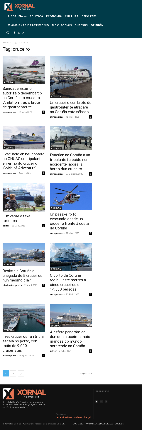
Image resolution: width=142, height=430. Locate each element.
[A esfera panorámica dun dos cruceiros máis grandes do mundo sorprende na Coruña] (71, 315)
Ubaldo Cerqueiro (12, 285)
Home (6, 42)
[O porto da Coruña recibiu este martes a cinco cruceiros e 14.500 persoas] (71, 257)
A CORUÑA (8, 82)
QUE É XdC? (78, 424)
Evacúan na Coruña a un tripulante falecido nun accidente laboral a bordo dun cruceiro (70, 162)
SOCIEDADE (56, 325)
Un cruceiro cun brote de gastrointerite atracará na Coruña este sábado (70, 107)
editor (53, 350)
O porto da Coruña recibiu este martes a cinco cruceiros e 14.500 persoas (68, 282)
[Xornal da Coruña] (19, 7)
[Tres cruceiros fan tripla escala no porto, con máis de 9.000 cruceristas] (24, 318)
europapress (9, 112)
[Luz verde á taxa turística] (24, 197)
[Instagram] (19, 33)
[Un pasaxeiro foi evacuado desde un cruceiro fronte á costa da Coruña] (71, 196)
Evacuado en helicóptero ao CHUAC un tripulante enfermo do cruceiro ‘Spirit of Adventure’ (24, 161)
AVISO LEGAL (92, 424)
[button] (7, 32)
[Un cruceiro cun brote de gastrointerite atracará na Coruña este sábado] (71, 77)
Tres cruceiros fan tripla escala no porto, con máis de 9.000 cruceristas (23, 343)
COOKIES (119, 424)
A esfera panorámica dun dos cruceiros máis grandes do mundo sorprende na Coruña (70, 339)
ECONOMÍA (9, 210)
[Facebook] (14, 33)
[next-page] (21, 373)
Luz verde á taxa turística (16, 218)
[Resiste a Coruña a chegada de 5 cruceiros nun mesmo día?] (24, 254)
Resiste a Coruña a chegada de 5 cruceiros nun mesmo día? (22, 275)
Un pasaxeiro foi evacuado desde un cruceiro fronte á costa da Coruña (69, 221)
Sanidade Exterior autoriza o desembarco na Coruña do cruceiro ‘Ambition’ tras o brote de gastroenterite (22, 97)
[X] (23, 33)
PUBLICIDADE (106, 424)
